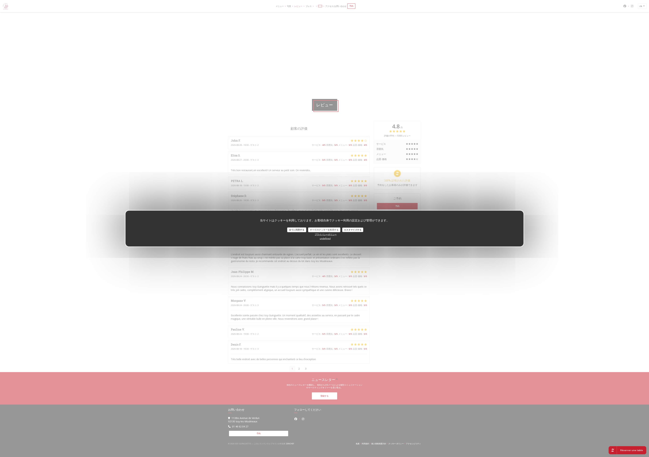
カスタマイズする (353, 229)
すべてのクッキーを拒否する (324, 229)
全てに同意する (296, 229)
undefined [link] (325, 238)
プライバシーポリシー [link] (326, 234)
